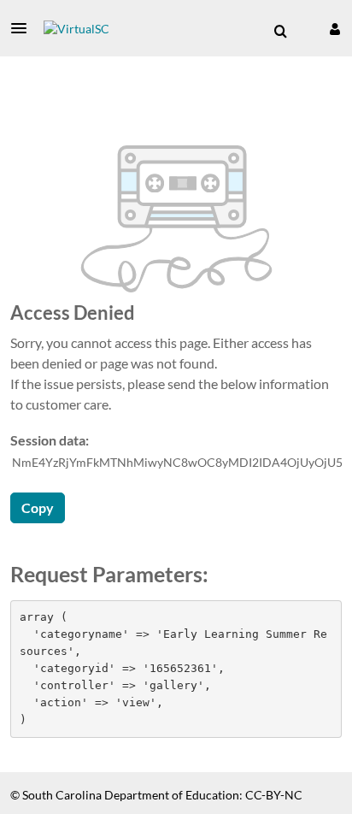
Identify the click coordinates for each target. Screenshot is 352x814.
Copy (37, 507)
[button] (24, 28)
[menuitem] (280, 31)
